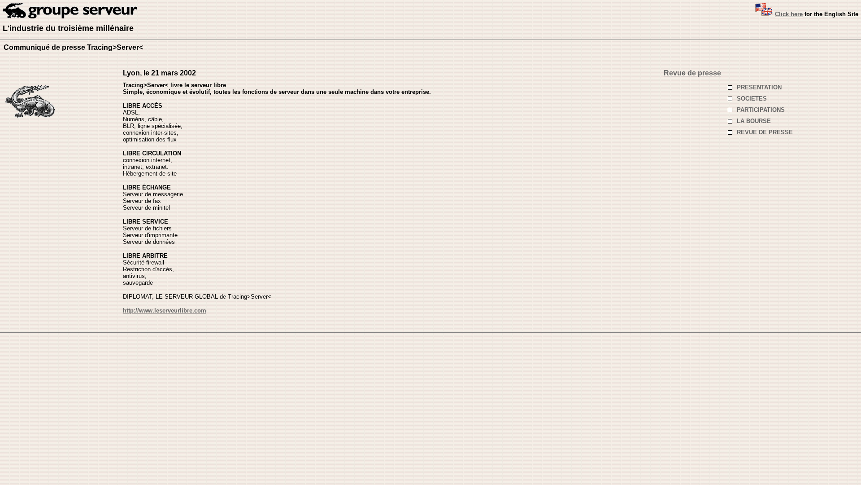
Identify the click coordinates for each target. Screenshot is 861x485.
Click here (789, 14)
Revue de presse (692, 73)
